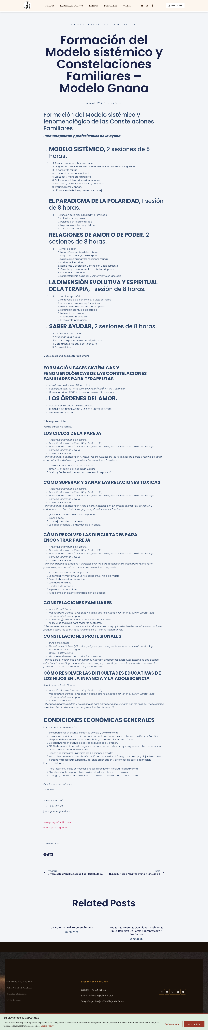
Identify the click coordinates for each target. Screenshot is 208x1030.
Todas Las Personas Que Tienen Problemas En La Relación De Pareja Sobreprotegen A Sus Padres (136, 931)
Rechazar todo (172, 1024)
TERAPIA (49, 5)
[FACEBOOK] (172, 992)
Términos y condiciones (20, 981)
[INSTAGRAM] (161, 992)
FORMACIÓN (110, 5)
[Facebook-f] (152, 5)
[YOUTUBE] (167, 992)
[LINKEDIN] (177, 992)
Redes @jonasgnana (55, 827)
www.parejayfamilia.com (57, 822)
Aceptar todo (194, 1024)
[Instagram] (147, 5)
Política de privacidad (19, 987)
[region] (104, 1021)
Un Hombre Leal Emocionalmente (71, 927)
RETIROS (93, 5)
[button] (45, 854)
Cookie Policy (47, 1026)
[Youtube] (141, 5)
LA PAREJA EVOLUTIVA (71, 5)
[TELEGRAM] (183, 992)
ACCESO (127, 5)
